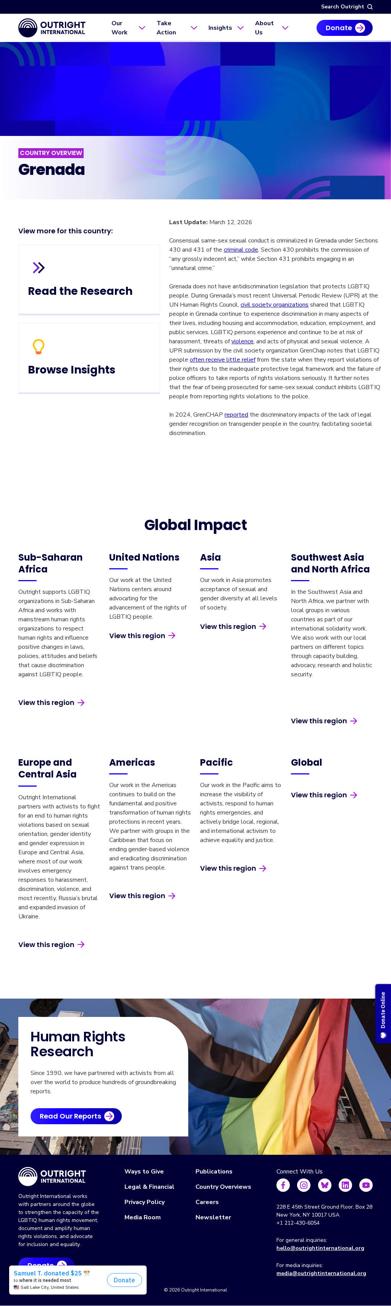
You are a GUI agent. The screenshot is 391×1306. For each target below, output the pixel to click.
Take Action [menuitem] (166, 28)
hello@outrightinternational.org (320, 1248)
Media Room (142, 1217)
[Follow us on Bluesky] (324, 1185)
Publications (214, 1171)
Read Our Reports (70, 1116)
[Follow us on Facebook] (283, 1185)
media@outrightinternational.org (321, 1273)
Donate (339, 27)
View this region (46, 702)
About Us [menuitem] (264, 28)
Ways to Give (144, 1171)
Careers (207, 1202)
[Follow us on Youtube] (366, 1185)
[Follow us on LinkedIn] (345, 1185)
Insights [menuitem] (220, 28)
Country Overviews (223, 1187)
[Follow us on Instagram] (303, 1185)
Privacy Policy (144, 1202)
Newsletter (213, 1217)
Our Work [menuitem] (119, 28)
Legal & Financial (149, 1187)
